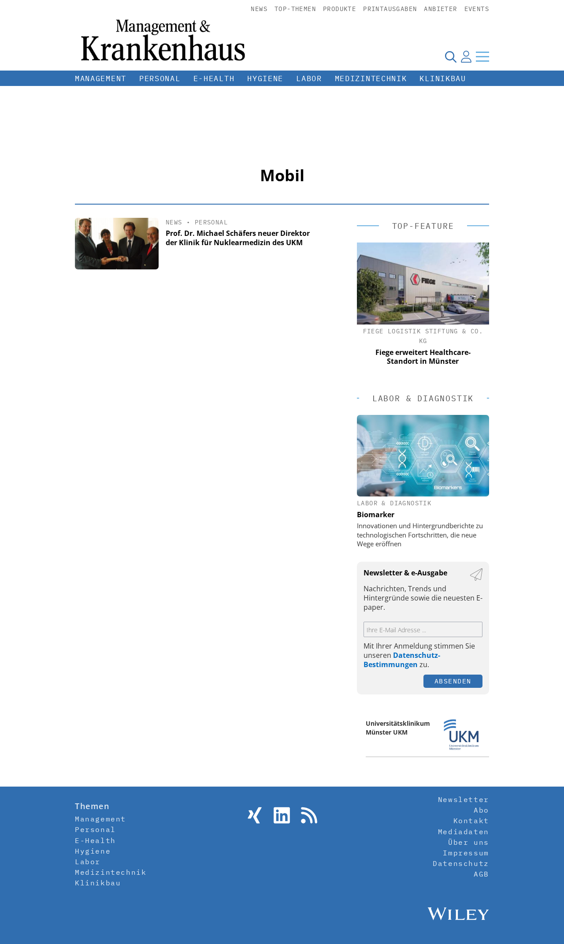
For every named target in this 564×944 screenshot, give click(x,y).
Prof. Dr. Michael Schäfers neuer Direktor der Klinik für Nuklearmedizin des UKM (238, 237)
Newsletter (463, 799)
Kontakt (471, 820)
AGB (481, 873)
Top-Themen (295, 9)
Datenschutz (461, 863)
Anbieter (440, 9)
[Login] (466, 56)
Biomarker (375, 514)
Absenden (452, 681)
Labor (309, 78)
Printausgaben (390, 9)
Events (476, 9)
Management (100, 78)
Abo (481, 810)
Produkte (339, 9)
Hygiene (265, 78)
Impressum (466, 852)
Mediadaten (463, 831)
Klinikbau (442, 78)
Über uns (468, 842)
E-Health (214, 78)
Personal (160, 78)
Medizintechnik (371, 78)
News (259, 9)
